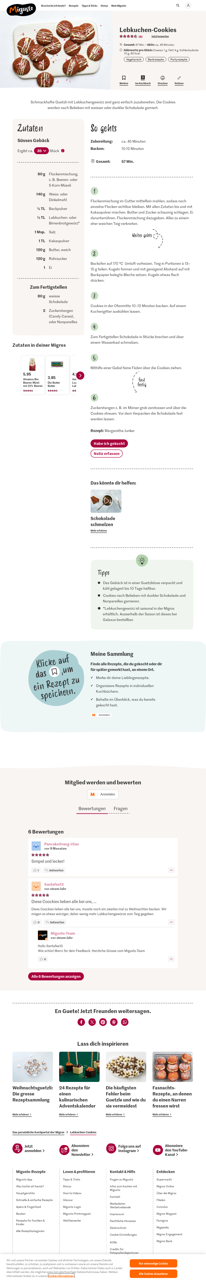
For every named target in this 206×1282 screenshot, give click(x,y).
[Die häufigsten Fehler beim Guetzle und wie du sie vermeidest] (126, 1084)
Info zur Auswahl (63, 151)
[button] (36, 846)
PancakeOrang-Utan (61, 843)
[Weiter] (80, 376)
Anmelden (104, 715)
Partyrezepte (178, 59)
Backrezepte (156, 59)
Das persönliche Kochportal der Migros (38, 1132)
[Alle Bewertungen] (128, 36)
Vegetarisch (133, 59)
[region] (103, 1268)
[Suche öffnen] (178, 5)
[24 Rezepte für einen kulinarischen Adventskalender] (79, 1084)
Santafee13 (54, 884)
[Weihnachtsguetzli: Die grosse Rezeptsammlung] (32, 1084)
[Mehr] (171, 870)
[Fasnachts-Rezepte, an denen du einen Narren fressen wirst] (172, 1084)
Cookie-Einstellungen (123, 1234)
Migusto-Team (63, 933)
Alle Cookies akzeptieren (153, 1274)
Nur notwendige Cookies (153, 1263)
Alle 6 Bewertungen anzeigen (56, 976)
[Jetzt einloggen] (188, 5)
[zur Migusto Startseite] (21, 6)
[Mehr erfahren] (106, 524)
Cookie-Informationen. (61, 1276)
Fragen (121, 808)
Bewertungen (92, 808)
